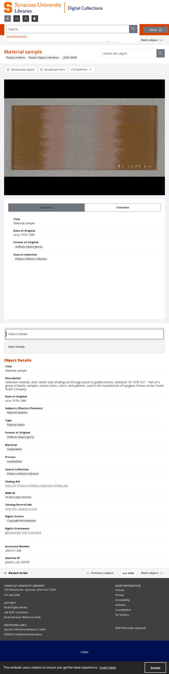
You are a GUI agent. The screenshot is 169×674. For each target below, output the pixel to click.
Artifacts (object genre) (28, 247)
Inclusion (120, 605)
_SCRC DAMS (69, 57)
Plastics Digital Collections (44, 57)
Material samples (17, 412)
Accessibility (122, 600)
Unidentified (14, 449)
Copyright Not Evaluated (21, 520)
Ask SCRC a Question (16, 612)
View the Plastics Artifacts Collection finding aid (36, 485)
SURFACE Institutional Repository (23, 634)
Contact (84, 651)
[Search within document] (160, 53)
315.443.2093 (12, 595)
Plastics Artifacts (15, 57)
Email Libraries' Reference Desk (22, 617)
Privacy (119, 595)
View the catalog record (21, 509)
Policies (119, 590)
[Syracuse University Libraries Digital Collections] (65, 7)
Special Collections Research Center (25, 629)
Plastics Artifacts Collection (31, 259)
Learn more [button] (108, 667)
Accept (155, 667)
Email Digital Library (15, 607)
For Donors (122, 615)
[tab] (46, 207)
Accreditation (123, 610)
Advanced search (17, 36)
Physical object (16, 424)
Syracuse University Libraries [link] (24, 586)
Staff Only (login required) (130, 628)
